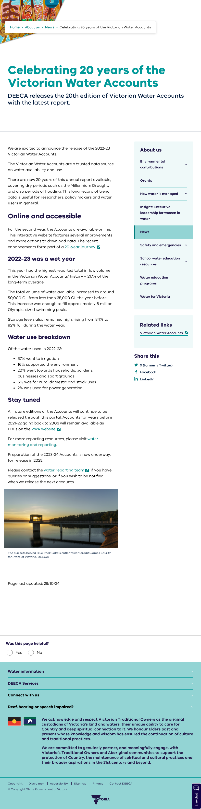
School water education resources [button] (160, 261)
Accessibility (59, 784)
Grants (146, 180)
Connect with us (23, 695)
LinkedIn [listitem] (147, 379)
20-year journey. (80, 247)
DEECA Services (23, 683)
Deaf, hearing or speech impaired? (41, 707)
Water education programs (154, 280)
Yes (19, 652)
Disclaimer (36, 784)
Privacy (97, 784)
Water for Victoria (155, 296)
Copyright (15, 784)
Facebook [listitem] (148, 372)
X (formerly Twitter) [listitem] (156, 365)
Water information (26, 671)
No (39, 652)
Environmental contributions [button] (152, 164)
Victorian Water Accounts (161, 333)
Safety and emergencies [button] (160, 245)
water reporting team (64, 470)
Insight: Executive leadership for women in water (160, 213)
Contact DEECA (121, 784)
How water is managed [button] (159, 193)
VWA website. (43, 429)
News (144, 232)
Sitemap (80, 784)
